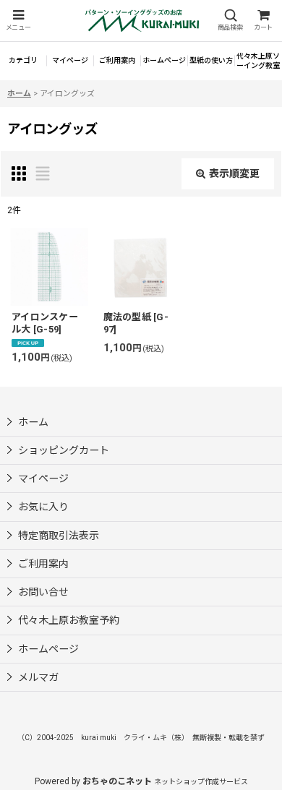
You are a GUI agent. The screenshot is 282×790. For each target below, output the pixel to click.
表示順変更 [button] (234, 173)
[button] (18, 20)
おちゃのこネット (117, 781)
